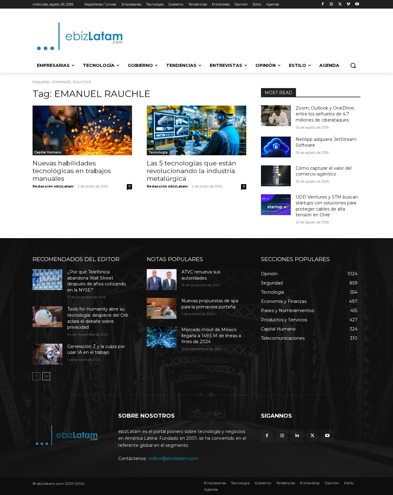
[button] (353, 65)
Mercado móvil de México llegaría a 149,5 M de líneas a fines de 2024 (211, 335)
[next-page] (46, 376)
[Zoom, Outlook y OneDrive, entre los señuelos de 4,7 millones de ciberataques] (276, 115)
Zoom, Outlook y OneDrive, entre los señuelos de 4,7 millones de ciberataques (325, 114)
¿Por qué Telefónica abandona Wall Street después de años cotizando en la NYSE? (96, 281)
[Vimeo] (348, 4)
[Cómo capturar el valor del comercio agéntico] (276, 175)
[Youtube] (356, 4)
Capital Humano (47, 152)
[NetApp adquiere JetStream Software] (276, 147)
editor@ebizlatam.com (173, 458)
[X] (340, 4)
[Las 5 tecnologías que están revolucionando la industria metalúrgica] (196, 130)
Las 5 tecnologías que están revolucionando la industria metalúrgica (191, 170)
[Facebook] (322, 4)
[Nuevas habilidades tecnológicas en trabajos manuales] (82, 130)
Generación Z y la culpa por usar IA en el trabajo (96, 349)
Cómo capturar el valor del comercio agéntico (324, 171)
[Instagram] (331, 4)
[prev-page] (36, 376)
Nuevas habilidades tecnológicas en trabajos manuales (72, 170)
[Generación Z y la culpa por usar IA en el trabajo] (47, 354)
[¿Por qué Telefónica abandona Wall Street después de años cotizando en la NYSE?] (47, 279)
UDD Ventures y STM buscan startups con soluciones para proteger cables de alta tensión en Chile (327, 206)
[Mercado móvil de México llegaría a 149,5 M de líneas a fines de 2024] (162, 337)
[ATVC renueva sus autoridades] (162, 279)
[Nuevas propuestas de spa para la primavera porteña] (162, 308)
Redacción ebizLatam (53, 186)
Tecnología (158, 152)
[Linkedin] (297, 436)
